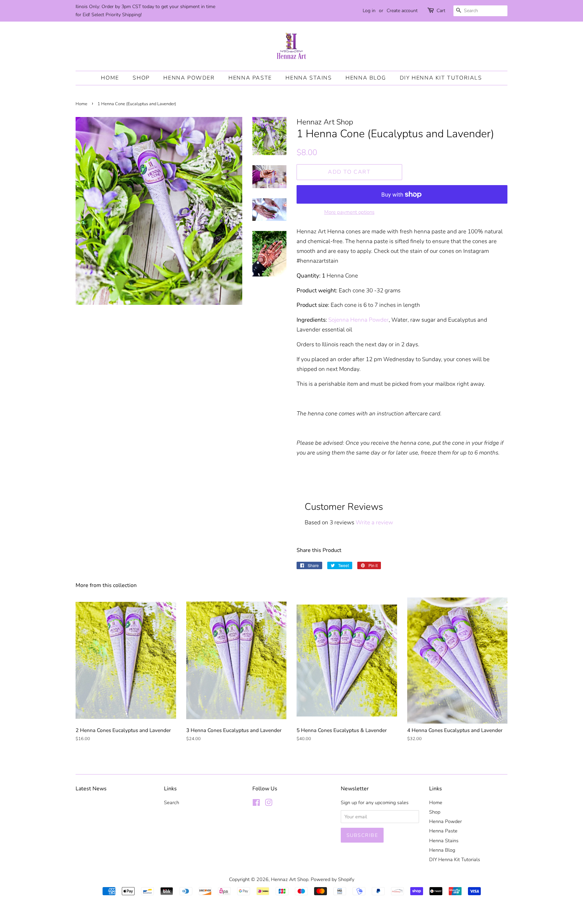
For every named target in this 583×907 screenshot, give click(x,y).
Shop (141, 78)
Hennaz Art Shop (289, 879)
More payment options (349, 212)
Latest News (91, 788)
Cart (441, 10)
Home (110, 78)
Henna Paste (250, 78)
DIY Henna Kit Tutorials (441, 78)
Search (171, 802)
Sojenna (338, 320)
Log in (369, 10)
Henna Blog (365, 78)
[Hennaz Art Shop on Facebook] (256, 803)
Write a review (374, 522)
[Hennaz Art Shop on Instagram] (268, 803)
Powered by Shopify (332, 879)
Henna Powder (189, 78)
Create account (402, 10)
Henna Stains (308, 78)
